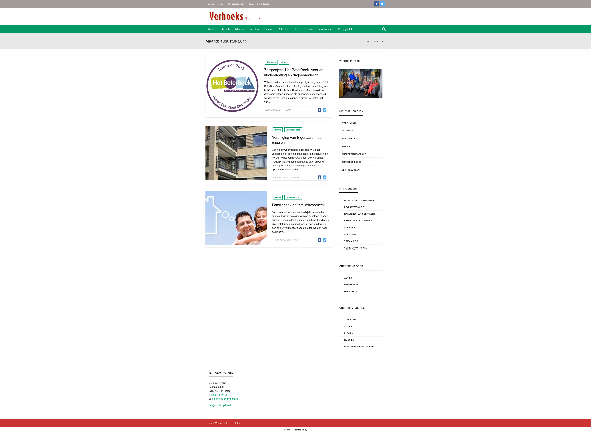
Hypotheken (351, 284)
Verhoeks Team (351, 169)
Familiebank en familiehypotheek (298, 204)
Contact (309, 29)
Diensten (254, 29)
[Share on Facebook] (319, 110)
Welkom (212, 29)
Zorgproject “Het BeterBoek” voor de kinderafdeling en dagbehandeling (293, 72)
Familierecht (349, 138)
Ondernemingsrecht (354, 154)
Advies (348, 277)
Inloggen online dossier (259, 3)
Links (297, 29)
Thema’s (268, 29)
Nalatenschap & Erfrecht (359, 213)
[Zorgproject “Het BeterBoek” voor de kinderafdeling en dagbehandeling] (232, 85)
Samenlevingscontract (358, 220)
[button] (377, 74)
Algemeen (271, 62)
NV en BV (349, 339)
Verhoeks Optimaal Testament (355, 248)
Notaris (226, 29)
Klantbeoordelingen (236, 3)
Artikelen (283, 29)
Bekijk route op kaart (220, 405)
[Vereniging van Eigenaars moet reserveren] (236, 153)
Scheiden (349, 227)
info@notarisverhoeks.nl (224, 398)
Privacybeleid (345, 29)
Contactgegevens (215, 3)
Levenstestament (354, 207)
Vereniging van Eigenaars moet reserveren (297, 139)
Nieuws (239, 29)
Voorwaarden (325, 29)
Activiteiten (349, 122)
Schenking (350, 234)
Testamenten (351, 241)
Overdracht (351, 291)
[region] (360, 83)
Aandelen (350, 319)
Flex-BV (348, 333)
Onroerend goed (293, 129)
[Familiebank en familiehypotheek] (236, 218)
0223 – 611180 (219, 395)
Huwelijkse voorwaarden (359, 200)
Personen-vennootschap (359, 346)
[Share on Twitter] (324, 110)
